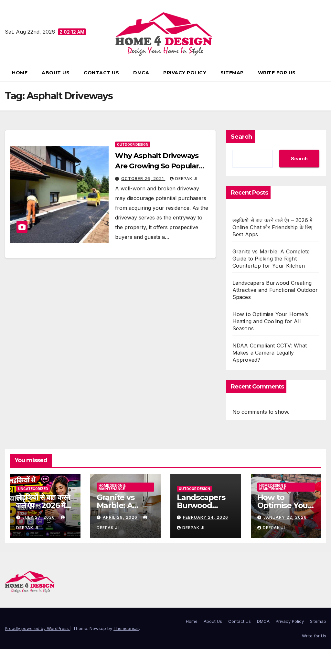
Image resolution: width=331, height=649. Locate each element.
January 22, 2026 (285, 517)
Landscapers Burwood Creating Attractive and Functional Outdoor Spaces (275, 290)
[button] (323, 72)
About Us (55, 73)
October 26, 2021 (143, 178)
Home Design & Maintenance (112, 487)
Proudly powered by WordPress (37, 628)
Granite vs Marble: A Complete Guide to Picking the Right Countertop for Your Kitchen (271, 258)
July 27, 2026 (39, 517)
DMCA (141, 73)
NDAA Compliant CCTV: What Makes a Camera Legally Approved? (269, 352)
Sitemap (232, 73)
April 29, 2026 (121, 517)
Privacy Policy (184, 73)
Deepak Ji (186, 178)
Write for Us (277, 73)
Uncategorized (33, 489)
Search (241, 136)
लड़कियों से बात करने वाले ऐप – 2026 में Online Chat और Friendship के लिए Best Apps (272, 227)
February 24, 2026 (205, 517)
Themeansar (126, 628)
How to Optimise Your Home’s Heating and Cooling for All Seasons (270, 321)
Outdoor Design (132, 144)
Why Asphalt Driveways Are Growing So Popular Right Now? (157, 166)
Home (19, 73)
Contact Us (101, 73)
